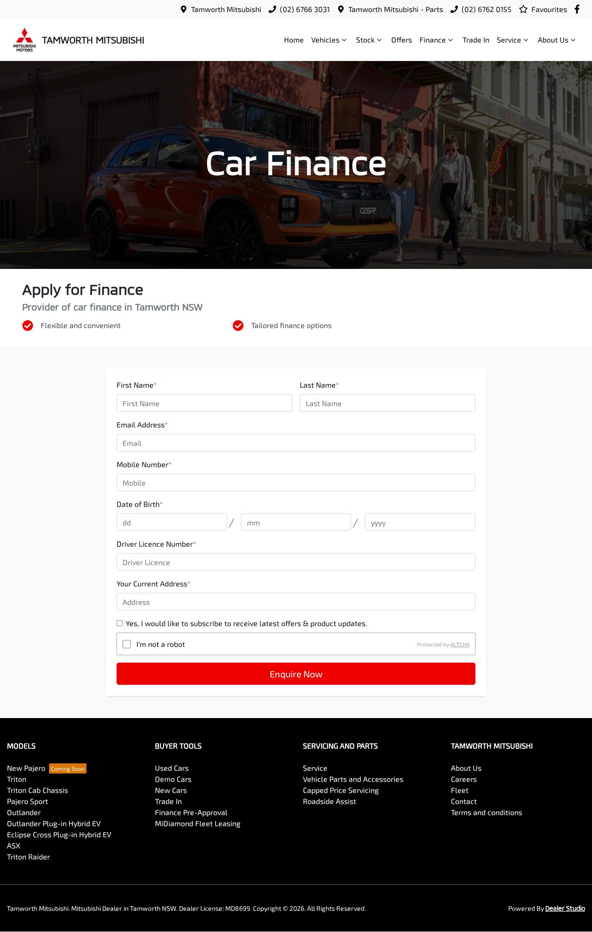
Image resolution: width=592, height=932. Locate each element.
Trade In (475, 39)
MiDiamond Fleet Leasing (197, 823)
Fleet (460, 790)
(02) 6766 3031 (305, 9)
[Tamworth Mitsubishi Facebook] (579, 9)
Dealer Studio (565, 908)
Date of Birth (140, 504)
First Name (137, 384)
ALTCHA (459, 644)
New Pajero (26, 767)
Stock (365, 39)
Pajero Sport (27, 801)
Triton (16, 778)
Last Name (319, 384)
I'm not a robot (160, 644)
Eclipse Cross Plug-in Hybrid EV (59, 834)
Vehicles (325, 39)
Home (294, 39)
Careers (464, 778)
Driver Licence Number (156, 543)
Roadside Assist (329, 801)
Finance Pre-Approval (191, 812)
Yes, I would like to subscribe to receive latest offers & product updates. (246, 623)
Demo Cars (173, 778)
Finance (432, 39)
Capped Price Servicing (341, 790)
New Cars (171, 790)
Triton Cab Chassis (37, 790)
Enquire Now (296, 673)
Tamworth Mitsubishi (226, 9)
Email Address (142, 424)
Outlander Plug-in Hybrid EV (54, 823)
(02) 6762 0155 (487, 9)
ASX (13, 845)
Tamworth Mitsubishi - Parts (395, 9)
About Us (553, 39)
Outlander (24, 812)
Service (509, 39)
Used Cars (172, 767)
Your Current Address (154, 583)
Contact (464, 801)
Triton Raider (28, 856)
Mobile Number (144, 464)
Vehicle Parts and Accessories (353, 778)
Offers (401, 39)
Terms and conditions (486, 812)
